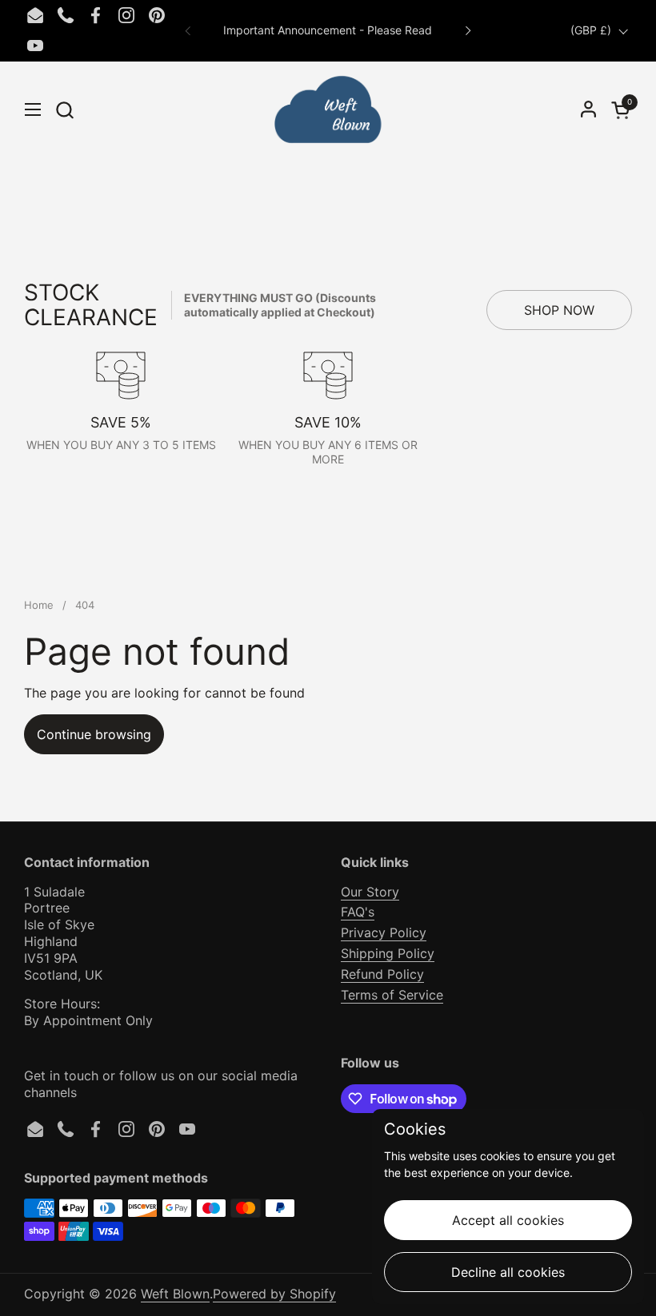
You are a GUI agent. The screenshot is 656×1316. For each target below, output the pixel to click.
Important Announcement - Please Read (327, 30)
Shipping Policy (387, 953)
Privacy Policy (383, 932)
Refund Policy (382, 974)
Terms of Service (392, 995)
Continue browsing (94, 734)
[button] (64, 110)
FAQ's (357, 912)
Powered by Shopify (274, 1294)
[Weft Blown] (327, 109)
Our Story (370, 892)
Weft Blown (175, 1294)
